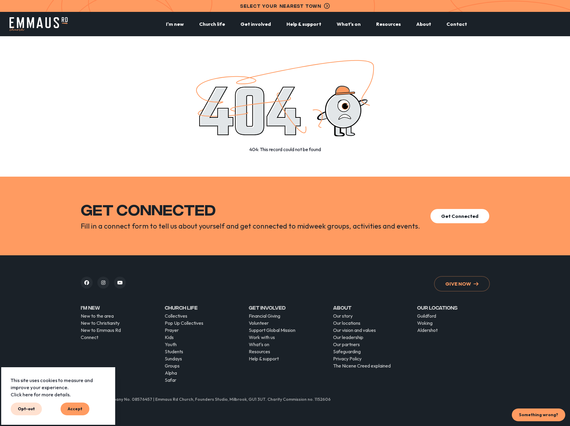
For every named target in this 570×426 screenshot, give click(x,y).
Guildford (426, 316)
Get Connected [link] (460, 216)
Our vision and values (354, 330)
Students (174, 351)
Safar (170, 380)
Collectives (176, 316)
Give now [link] (458, 284)
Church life (212, 24)
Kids (169, 337)
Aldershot (427, 330)
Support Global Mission (272, 330)
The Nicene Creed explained (362, 366)
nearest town (281, 5)
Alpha (171, 373)
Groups (172, 366)
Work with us (262, 337)
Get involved (255, 24)
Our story (343, 316)
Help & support (303, 24)
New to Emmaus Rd (101, 330)
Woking (425, 323)
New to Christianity (100, 323)
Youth (171, 344)
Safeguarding (347, 351)
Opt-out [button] (26, 408)
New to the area (97, 316)
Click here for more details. (41, 394)
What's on (349, 24)
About (423, 24)
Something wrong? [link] (538, 414)
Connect (89, 337)
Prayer (172, 330)
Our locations (346, 323)
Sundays (173, 359)
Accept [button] (75, 408)
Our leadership (348, 337)
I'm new (175, 24)
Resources (388, 24)
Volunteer (259, 323)
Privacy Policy (347, 359)
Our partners (346, 344)
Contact (456, 24)
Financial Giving (264, 316)
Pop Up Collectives (184, 323)
